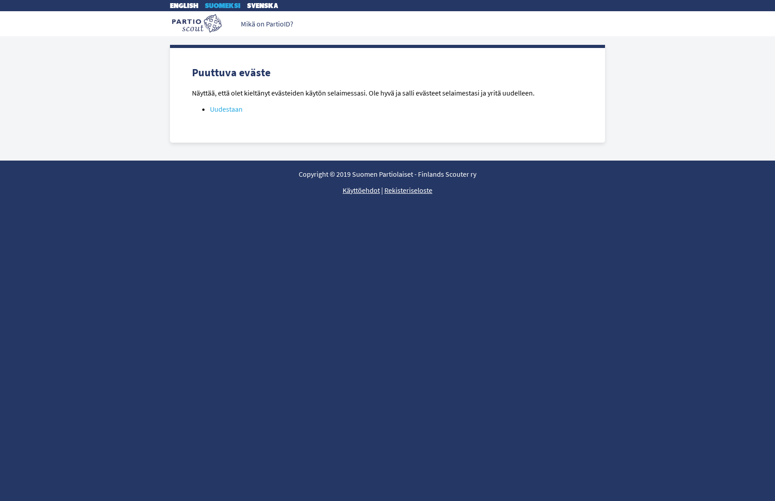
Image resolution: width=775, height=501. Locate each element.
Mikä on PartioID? (267, 23)
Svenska (262, 5)
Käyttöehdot (361, 190)
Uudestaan (226, 109)
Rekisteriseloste (408, 190)
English (184, 5)
